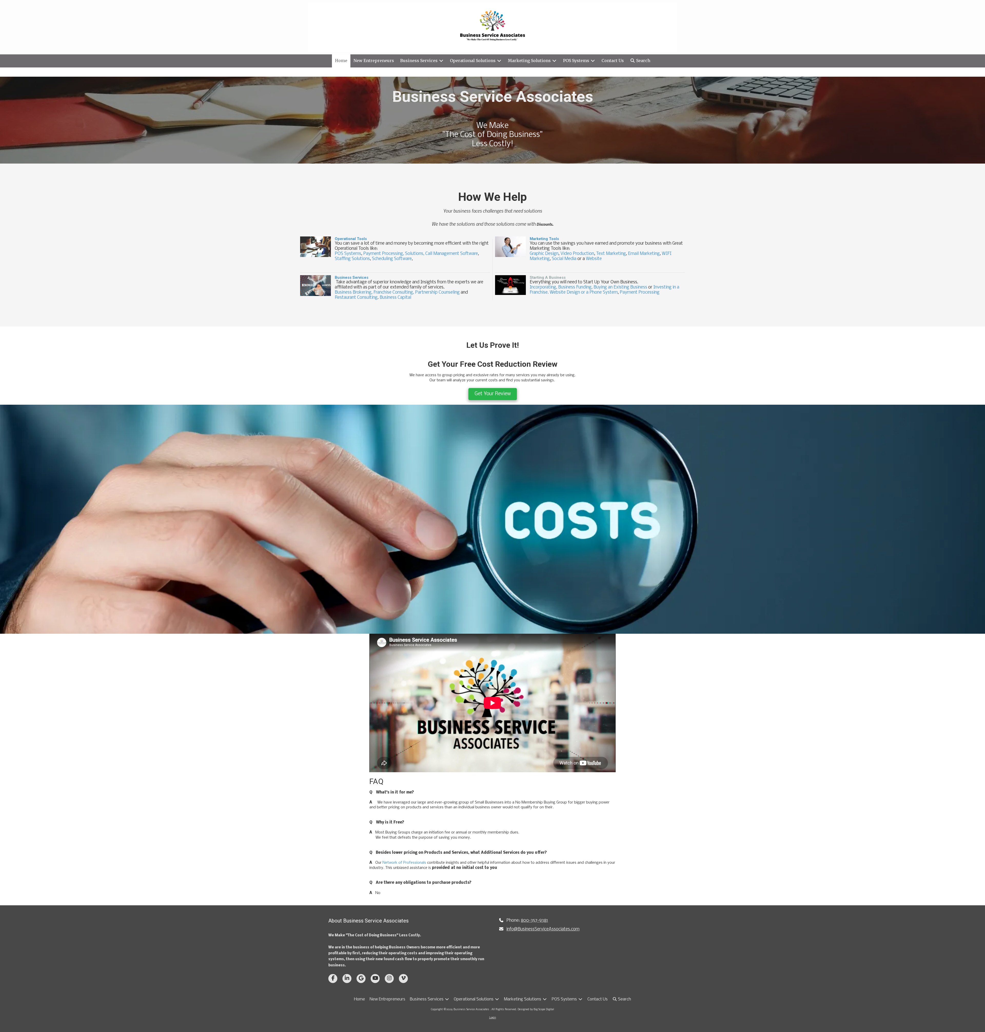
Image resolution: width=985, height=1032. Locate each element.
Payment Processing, (383, 253)
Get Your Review (493, 393)
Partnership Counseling (437, 292)
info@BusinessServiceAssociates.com (542, 929)
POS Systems (348, 253)
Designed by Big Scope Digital (536, 1009)
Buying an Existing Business (620, 287)
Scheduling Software (392, 258)
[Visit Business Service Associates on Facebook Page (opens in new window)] (332, 978)
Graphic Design (544, 253)
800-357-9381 (534, 920)
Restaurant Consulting (356, 297)
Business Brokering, (353, 292)
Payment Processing (639, 292)
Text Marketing (611, 253)
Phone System (603, 292)
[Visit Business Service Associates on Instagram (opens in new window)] (389, 978)
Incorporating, (543, 287)
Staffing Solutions (352, 258)
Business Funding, (575, 287)
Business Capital (395, 297)
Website (594, 258)
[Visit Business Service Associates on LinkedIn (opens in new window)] (346, 978)
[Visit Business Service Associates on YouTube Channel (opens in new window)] (375, 978)
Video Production (577, 253)
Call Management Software (451, 253)
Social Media (564, 258)
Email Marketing (644, 253)
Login (492, 1017)
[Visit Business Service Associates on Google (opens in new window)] (361, 978)
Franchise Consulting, (393, 292)
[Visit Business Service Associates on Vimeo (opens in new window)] (403, 978)
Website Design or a (569, 292)
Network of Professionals (404, 863)
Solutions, (414, 253)
